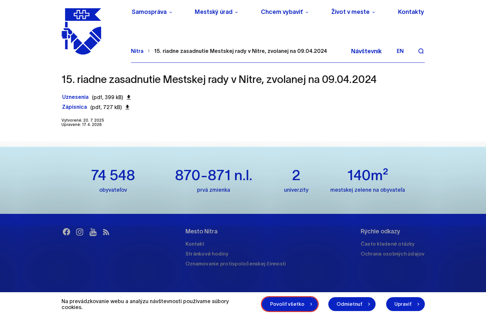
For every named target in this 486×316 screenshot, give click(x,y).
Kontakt (195, 244)
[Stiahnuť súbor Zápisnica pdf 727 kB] (127, 107)
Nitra (137, 51)
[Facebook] (66, 232)
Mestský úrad (213, 12)
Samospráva (149, 12)
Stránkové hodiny (206, 254)
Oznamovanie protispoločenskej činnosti (235, 263)
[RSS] (106, 232)
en (400, 51)
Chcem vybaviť (282, 12)
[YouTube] (93, 232)
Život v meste (350, 12)
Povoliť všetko (287, 304)
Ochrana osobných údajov (393, 254)
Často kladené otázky (388, 244)
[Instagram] (80, 232)
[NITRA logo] (92, 31)
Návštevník (366, 51)
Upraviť (403, 304)
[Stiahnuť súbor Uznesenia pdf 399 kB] (129, 97)
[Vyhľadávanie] (421, 51)
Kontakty (411, 12)
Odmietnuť (349, 304)
